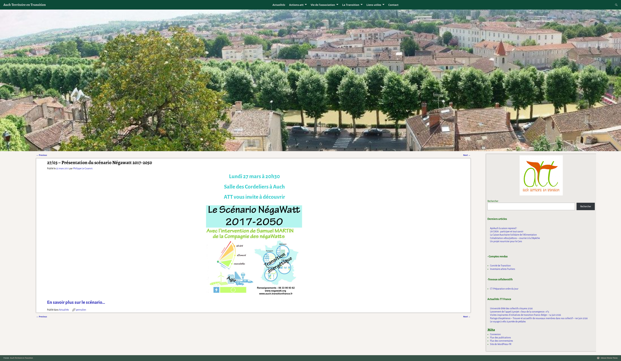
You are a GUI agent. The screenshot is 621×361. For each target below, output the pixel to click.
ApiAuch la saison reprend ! (503, 228)
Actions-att (296, 5)
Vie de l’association (323, 5)
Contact (393, 5)
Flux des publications (500, 337)
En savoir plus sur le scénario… (76, 302)
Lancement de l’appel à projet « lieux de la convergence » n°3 (519, 311)
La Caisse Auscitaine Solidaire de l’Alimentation (513, 234)
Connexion (495, 334)
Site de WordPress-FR (500, 344)
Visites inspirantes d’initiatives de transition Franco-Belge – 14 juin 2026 (525, 315)
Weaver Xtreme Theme (609, 358)
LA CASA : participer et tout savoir (506, 231)
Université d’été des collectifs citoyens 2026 (511, 308)
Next (466, 155)
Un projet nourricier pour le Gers (506, 241)
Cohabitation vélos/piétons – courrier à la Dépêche (515, 238)
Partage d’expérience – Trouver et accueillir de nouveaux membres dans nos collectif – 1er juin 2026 (539, 318)
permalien (81, 309)
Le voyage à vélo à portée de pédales (508, 321)
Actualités (278, 5)
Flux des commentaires (501, 340)
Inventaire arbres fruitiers (502, 269)
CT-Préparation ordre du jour (504, 288)
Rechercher (492, 201)
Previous (41, 155)
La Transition (350, 5)
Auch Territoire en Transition (24, 4)
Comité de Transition (500, 265)
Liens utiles (373, 5)
